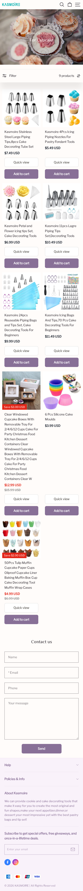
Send (41, 748)
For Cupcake (47, 33)
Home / (32, 33)
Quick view (21, 162)
